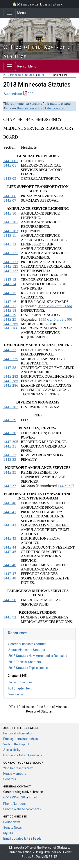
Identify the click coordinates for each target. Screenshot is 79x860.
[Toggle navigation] (9, 13)
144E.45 (9, 552)
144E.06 (9, 196)
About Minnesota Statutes (26, 650)
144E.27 (9, 350)
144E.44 (9, 547)
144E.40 (9, 503)
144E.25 (9, 319)
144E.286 (10, 385)
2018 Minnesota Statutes (18, 74)
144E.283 (10, 376)
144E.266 (10, 328)
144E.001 (10, 161)
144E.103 (10, 231)
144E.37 (9, 486)
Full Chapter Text (20, 688)
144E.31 (9, 446)
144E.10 (9, 213)
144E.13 (9, 279)
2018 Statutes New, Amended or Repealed (37, 655)
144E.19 (9, 315)
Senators (9, 779)
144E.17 (9, 306)
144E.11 (9, 235)
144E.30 (9, 433)
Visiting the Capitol (16, 744)
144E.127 (10, 271)
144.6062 (65, 486)
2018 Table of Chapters (24, 662)
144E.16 (9, 302)
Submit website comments (22, 809)
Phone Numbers (14, 803)
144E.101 (10, 222)
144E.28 (9, 368)
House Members (14, 773)
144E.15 (9, 293)
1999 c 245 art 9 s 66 (54, 306)
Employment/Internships (20, 739)
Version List (16, 694)
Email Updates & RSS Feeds (22, 838)
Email (33, 797)
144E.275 (10, 359)
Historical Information (18, 733)
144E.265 (10, 324)
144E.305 (10, 442)
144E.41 (9, 512)
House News (11, 822)
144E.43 (9, 538)
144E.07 (9, 200)
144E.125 (10, 266)
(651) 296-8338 (14, 797)
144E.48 (9, 578)
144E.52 (9, 617)
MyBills (8, 833)
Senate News (12, 827)
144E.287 (10, 407)
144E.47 (9, 574)
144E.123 (10, 262)
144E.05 (9, 178)
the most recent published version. (41, 108)
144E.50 (9, 600)
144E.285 (10, 381)
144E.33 (9, 459)
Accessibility (11, 750)
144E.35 (9, 472)
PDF (30, 94)
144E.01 (9, 165)
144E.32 (9, 455)
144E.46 (9, 565)
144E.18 (9, 310)
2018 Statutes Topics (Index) (28, 668)
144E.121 (10, 253)
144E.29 (9, 420)
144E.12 (9, 244)
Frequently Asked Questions (22, 755)
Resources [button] (17, 633)
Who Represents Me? (18, 768)
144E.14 (9, 284)
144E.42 (9, 525)
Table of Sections (20, 682)
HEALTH (42, 74)
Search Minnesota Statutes (27, 644)
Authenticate (13, 94)
